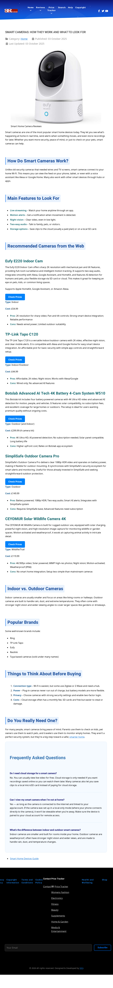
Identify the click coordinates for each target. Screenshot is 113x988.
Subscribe (102, 947)
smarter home (76, 736)
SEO (81, 968)
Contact (47, 886)
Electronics (57, 898)
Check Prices (15, 296)
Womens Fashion (60, 892)
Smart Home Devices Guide (24, 858)
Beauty (54, 909)
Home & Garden (59, 921)
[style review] (11, 11)
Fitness (55, 904)
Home (24, 38)
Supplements (58, 915)
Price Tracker (61, 886)
